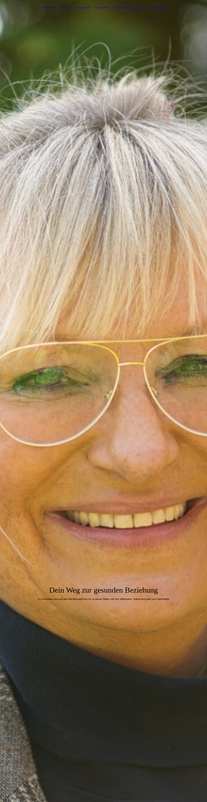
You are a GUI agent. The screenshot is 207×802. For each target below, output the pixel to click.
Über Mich (64, 7)
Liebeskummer (101, 7)
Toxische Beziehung (124, 7)
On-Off (142, 7)
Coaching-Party (82, 7)
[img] (103, 401)
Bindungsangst (157, 7)
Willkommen (48, 7)
